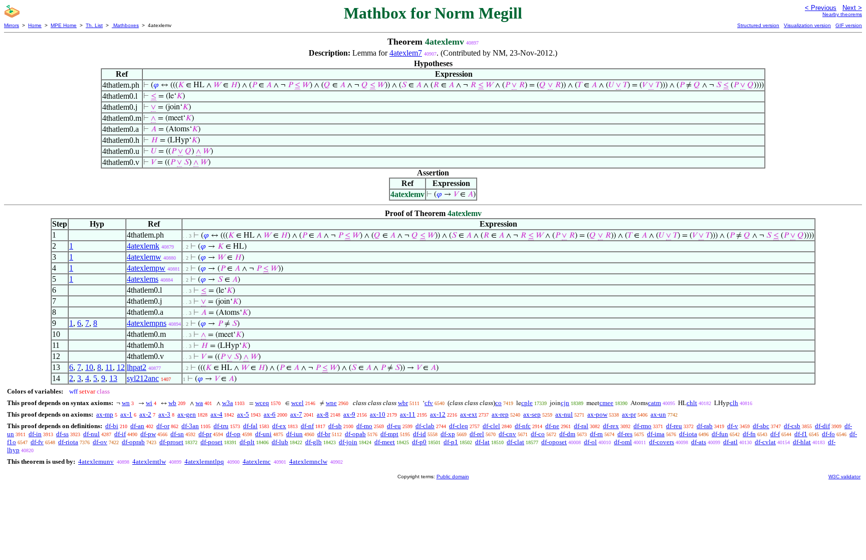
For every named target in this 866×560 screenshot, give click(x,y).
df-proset (171, 442)
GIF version (848, 25)
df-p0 (419, 442)
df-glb (313, 442)
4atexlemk (143, 246)
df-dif (822, 426)
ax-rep (500, 414)
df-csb (792, 426)
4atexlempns (146, 323)
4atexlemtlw (149, 461)
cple (527, 403)
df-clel (491, 426)
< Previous (820, 8)
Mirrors (11, 25)
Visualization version (807, 25)
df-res (624, 434)
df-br (323, 434)
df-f (775, 434)
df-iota (688, 434)
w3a (227, 403)
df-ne (552, 426)
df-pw (148, 434)
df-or (162, 426)
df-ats (698, 442)
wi (149, 403)
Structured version (758, 25)
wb (172, 403)
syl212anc (143, 378)
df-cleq (458, 426)
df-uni (263, 434)
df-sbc (761, 426)
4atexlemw (144, 257)
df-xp (448, 434)
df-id (419, 434)
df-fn (749, 434)
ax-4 (216, 414)
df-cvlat (765, 442)
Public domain (453, 476)
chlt (692, 403)
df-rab (705, 426)
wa (199, 403)
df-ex (279, 426)
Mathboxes (125, 25)
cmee (606, 403)
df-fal (250, 426)
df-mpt (389, 434)
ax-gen (186, 414)
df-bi (111, 426)
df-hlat (802, 442)
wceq (262, 403)
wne (331, 403)
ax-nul (564, 414)
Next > (852, 8)
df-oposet (554, 442)
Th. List (94, 25)
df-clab (425, 426)
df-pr (204, 434)
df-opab (355, 434)
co (498, 403)
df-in (35, 434)
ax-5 (243, 414)
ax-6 (270, 414)
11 (109, 367)
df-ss (62, 434)
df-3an (190, 426)
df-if (120, 434)
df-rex (611, 426)
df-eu (394, 426)
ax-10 (377, 414)
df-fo (828, 434)
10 (89, 367)
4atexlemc (257, 461)
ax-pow (597, 414)
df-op (233, 434)
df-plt (247, 442)
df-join (348, 442)
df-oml (623, 442)
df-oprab (133, 442)
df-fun (720, 434)
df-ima (656, 434)
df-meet (384, 442)
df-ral (581, 426)
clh (734, 403)
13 (113, 378)
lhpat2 (136, 367)
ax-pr (629, 414)
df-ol (590, 442)
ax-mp (104, 414)
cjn (565, 403)
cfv (428, 403)
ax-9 (349, 414)
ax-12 (438, 414)
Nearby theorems (842, 14)
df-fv (37, 442)
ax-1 (126, 414)
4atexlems (142, 279)
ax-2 (145, 414)
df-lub (280, 442)
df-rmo (642, 426)
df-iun (294, 434)
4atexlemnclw (308, 461)
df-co (538, 434)
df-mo (364, 426)
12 (121, 367)
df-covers (661, 442)
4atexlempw (146, 268)
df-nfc (523, 426)
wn (126, 403)
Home (35, 25)
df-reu (674, 426)
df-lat (482, 442)
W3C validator (844, 476)
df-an (137, 426)
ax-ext (468, 414)
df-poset (211, 442)
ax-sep (532, 414)
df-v (732, 426)
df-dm (567, 434)
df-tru (221, 426)
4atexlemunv (96, 461)
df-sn (177, 434)
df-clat (515, 442)
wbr (403, 403)
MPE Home (64, 25)
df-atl (730, 442)
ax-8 (323, 414)
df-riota (68, 442)
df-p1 (451, 442)
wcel (297, 403)
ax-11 (407, 414)
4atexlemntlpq (204, 461)
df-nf (307, 426)
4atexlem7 (405, 53)
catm (654, 403)
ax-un (658, 414)
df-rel (477, 434)
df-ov (100, 442)
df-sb (335, 426)
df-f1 (800, 434)
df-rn (596, 434)
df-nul (91, 434)
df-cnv (507, 434)
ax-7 (296, 414)
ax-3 (164, 414)
